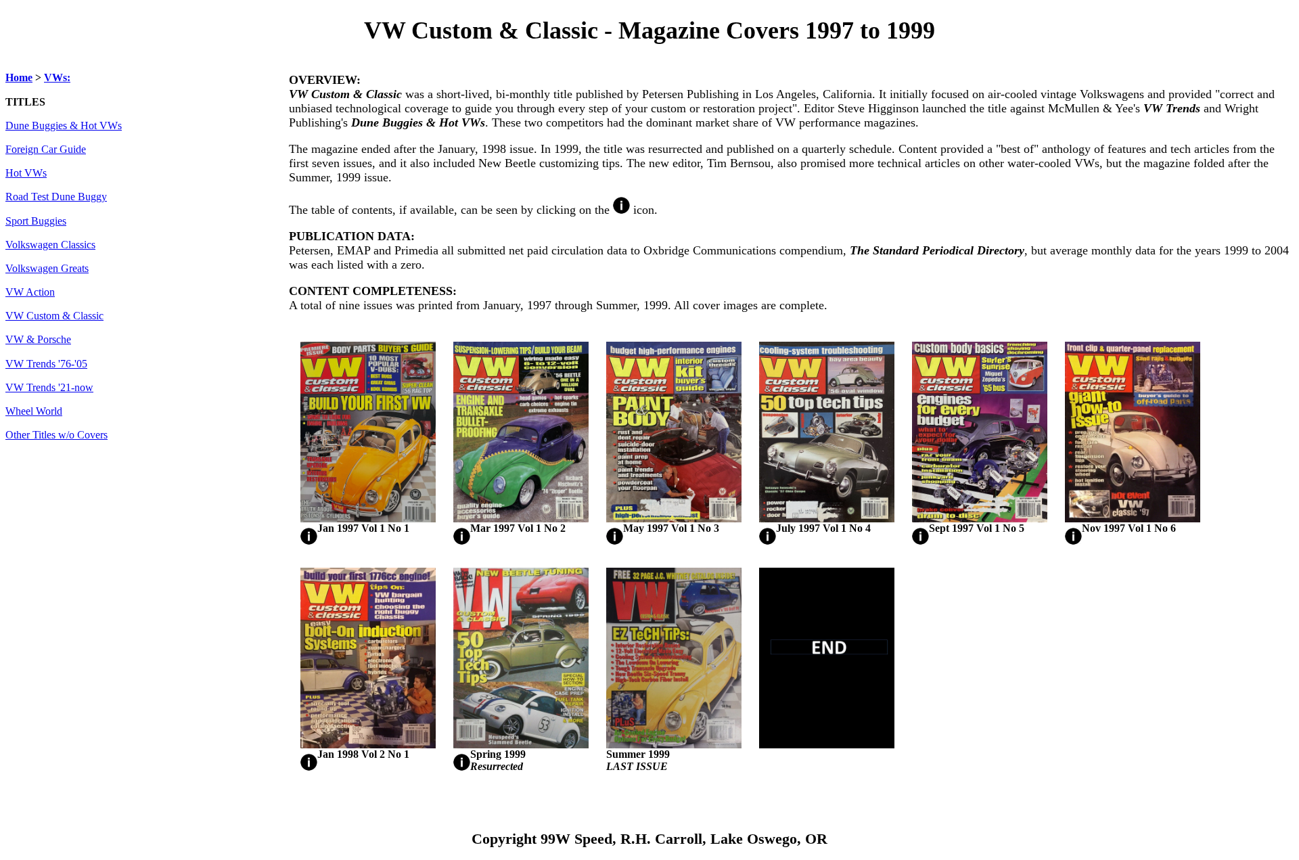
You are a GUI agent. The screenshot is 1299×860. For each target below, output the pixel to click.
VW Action (30, 292)
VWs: (57, 78)
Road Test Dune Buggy (56, 197)
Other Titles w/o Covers (56, 435)
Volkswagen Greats (47, 269)
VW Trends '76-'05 (46, 364)
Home (18, 78)
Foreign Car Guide (45, 149)
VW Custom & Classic (54, 316)
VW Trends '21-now (49, 388)
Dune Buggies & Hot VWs (63, 126)
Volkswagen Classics (50, 245)
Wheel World (33, 411)
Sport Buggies (35, 221)
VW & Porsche (38, 340)
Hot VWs (26, 173)
